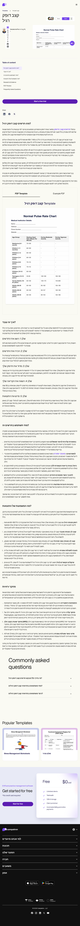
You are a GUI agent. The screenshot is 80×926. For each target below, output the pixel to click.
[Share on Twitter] (14, 114)
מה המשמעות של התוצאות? (12, 79)
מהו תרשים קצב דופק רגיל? (11, 68)
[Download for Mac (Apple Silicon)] (32, 883)
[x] (44, 913)
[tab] (21, 194)
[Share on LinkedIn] (4, 114)
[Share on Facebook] (9, 114)
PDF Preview (7, 86)
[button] (76, 4)
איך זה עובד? (7, 72)
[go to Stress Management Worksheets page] (20, 739)
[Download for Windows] (47, 883)
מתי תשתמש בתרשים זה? (11, 75)
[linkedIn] (40, 913)
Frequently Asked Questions (12, 89)
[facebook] (32, 913)
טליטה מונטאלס (14, 29)
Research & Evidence (10, 82)
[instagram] (36, 913)
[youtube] (48, 913)
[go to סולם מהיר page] (59, 739)
